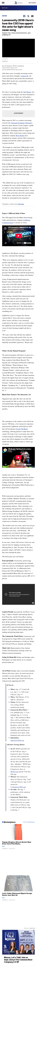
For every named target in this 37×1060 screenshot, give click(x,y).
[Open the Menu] (3, 2)
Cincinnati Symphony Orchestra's (21, 123)
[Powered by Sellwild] (32, 928)
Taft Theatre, (27, 92)
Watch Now (32, 2)
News (4, 16)
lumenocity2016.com (17, 740)
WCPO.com (14, 772)
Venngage (21, 204)
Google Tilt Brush (22, 429)
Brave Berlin (20, 135)
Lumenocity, (25, 76)
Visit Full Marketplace (29, 822)
